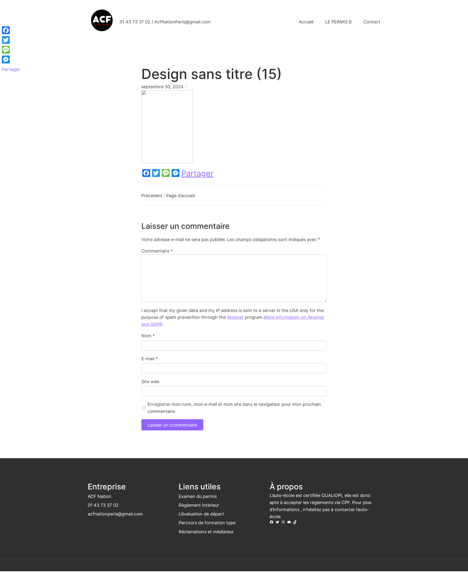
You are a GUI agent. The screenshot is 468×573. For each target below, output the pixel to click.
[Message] (11, 50)
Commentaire (157, 250)
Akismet (235, 317)
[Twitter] (11, 40)
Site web (150, 381)
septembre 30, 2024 (162, 86)
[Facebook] (11, 30)
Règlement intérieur (199, 505)
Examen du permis (198, 496)
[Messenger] (11, 59)
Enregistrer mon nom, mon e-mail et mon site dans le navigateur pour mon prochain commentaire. (234, 407)
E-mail (149, 358)
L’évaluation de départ (201, 513)
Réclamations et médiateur (206, 531)
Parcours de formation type (207, 522)
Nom (148, 335)
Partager (197, 173)
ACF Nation (99, 496)
